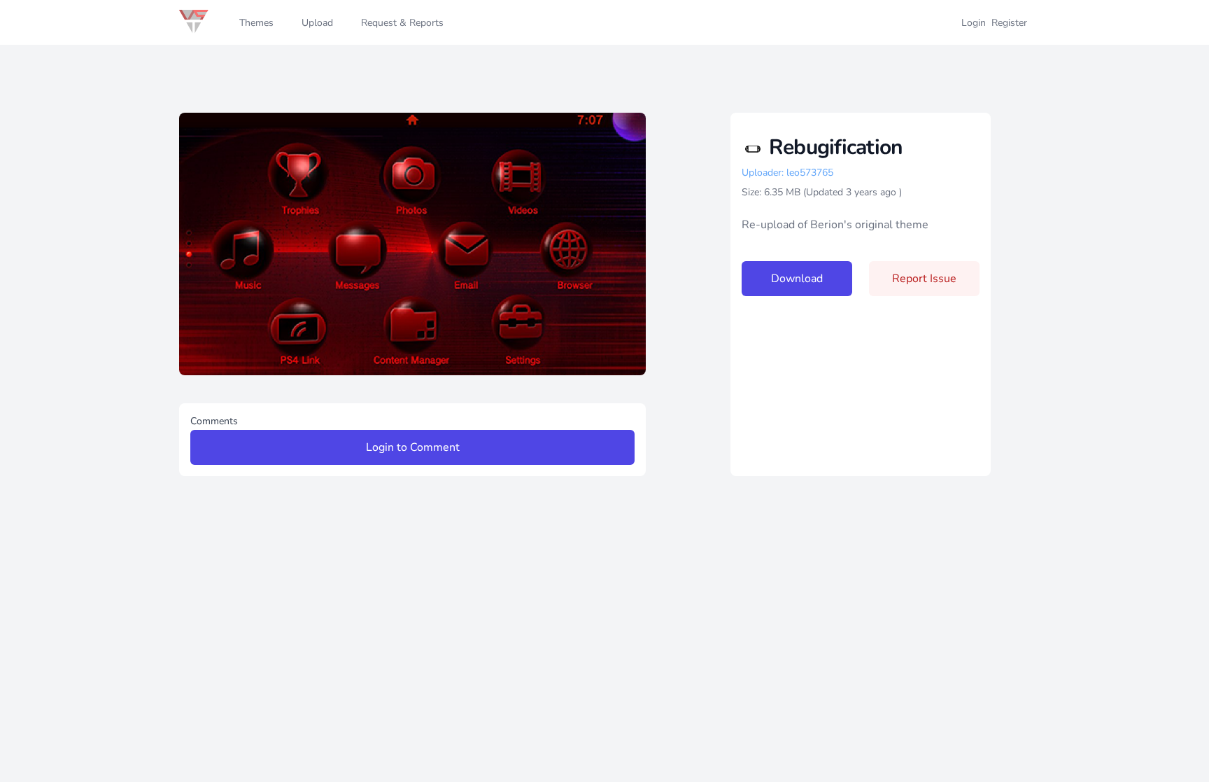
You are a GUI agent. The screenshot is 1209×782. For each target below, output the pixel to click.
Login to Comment (413, 447)
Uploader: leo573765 (787, 172)
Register (1009, 22)
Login (973, 22)
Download (797, 278)
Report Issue (924, 278)
